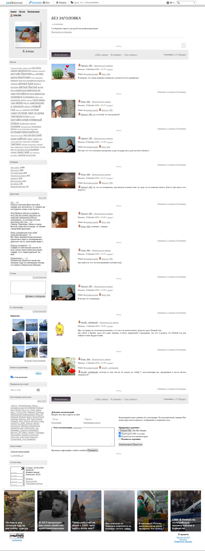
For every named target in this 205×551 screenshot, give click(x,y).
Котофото (15, 184)
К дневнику (116, 54)
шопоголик (31, 155)
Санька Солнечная (30, 435)
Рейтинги (62, 2)
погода (33, 123)
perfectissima (34, 426)
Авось (76, 2)
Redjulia (22, 417)
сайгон (22, 138)
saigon (14, 70)
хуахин (14, 152)
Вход (48, 2)
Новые (182, 54)
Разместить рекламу (183, 542)
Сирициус (33, 437)
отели (32, 116)
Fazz (13, 410)
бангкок (26, 73)
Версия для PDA (183, 537)
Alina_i (35, 406)
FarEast (40, 408)
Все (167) (42, 401)
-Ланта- (14, 406)
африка (35, 71)
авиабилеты (24, 70)
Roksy (29, 417)
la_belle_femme (25, 424)
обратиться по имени (103, 65)
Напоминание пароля (91, 423)
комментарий (92, 74)
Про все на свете (18, 176)
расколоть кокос (17, 135)
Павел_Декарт (28, 432)
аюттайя (15, 73)
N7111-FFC (22, 412)
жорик (40, 87)
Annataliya (15, 408)
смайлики (77, 427)
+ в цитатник (57, 24)
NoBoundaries (28, 415)
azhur (36, 421)
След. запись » (130, 54)
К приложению (39, 277)
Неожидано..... (17, 258)
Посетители (31, 481)
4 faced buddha (16, 68)
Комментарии (34, 11)
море (19, 102)
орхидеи (26, 110)
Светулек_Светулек (20, 437)
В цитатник (181, 92)
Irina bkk (11, 15)
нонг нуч (19, 110)
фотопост (35, 147)
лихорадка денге (18, 100)
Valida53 (14, 421)
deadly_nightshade (89, 322)
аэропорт (41, 71)
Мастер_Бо (16, 432)
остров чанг (26, 113)
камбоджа (20, 90)
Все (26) (42, 198)
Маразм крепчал (18, 187)
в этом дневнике (20, 377)
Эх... (13, 202)
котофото (22, 93)
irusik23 (14, 424)
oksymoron (15, 426)
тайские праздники (28, 144)
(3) (30, 235)
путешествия (19, 131)
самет (30, 139)
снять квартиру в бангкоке (21, 141)
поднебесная (26, 127)
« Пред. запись (101, 54)
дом (20, 80)
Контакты (183, 539)
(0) (31, 222)
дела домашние (36, 78)
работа (33, 131)
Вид (172, 3)
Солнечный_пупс (18, 439)
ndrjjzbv (36, 424)
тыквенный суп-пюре (22, 147)
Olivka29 (14, 417)
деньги (14, 80)
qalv (22, 428)
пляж (25, 119)
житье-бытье (28, 87)
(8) (17, 202)
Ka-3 (24, 410)
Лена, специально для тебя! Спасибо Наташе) (24, 234)
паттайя (16, 119)
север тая (37, 139)
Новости (14, 178)
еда (30, 83)
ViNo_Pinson (24, 421)
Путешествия (17, 173)
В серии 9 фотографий (35, 361)
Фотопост (15, 170)
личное (29, 100)
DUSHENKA (30, 408)
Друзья (22, 11)
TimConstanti (36, 419)
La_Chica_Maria (34, 410)
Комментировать (61, 55)
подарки (15, 126)
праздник (34, 129)
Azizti (22, 408)
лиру (41, 97)
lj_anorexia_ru (17, 455)
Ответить (162, 92)
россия (27, 135)
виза (34, 74)
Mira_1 (14, 412)
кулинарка (28, 96)
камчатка (32, 90)
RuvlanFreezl (38, 417)
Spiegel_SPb (24, 419)
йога (13, 90)
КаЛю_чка (34, 428)
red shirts (36, 67)
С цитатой (171, 92)
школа (21, 155)
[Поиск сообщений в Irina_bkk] (38, 373)
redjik (26, 428)
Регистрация (37, 2)
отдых (26, 116)
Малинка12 (34, 430)
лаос (36, 97)
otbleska (24, 426)
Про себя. (15, 167)
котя (31, 93)
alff (32, 421)
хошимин (34, 149)
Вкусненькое (16, 181)
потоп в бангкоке (23, 129)
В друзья (30, 51)
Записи (13, 11)
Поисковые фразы (34, 483)
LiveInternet (15, 3)
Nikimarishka (16, 415)
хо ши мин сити (22, 150)
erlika (41, 421)
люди (35, 100)
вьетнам (24, 77)
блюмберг (31, 439)
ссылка (109, 69)
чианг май (23, 152)
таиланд (16, 144)
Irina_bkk (106, 74)
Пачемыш (39, 432)
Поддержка (168, 2)
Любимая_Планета (19, 430)
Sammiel (14, 419)
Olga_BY (39, 415)
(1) (26, 258)
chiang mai (27, 68)
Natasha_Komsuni (36, 412)
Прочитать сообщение (61, 32)
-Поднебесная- (25, 406)
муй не (26, 103)
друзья (22, 83)
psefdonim (15, 428)
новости (28, 106)
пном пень (24, 123)
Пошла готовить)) (19, 245)
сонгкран (35, 141)
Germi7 (18, 410)
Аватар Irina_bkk (27, 34)
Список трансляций (20, 452)
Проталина (16, 435)
